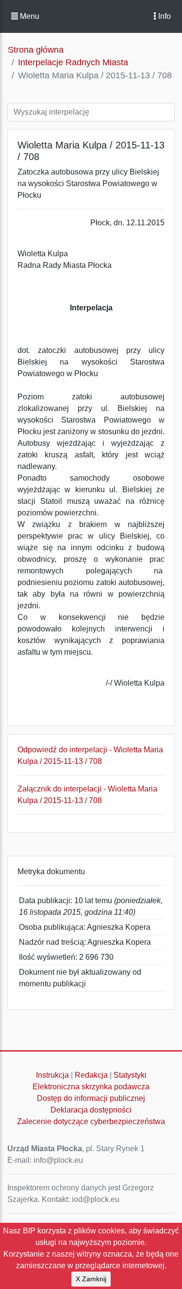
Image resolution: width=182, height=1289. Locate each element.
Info (163, 16)
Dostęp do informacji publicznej (91, 1098)
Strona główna (36, 50)
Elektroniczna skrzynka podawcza (91, 1087)
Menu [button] (28, 16)
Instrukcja (52, 1075)
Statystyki (130, 1075)
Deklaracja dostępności (91, 1110)
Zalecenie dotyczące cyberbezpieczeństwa (91, 1121)
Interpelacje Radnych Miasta (73, 62)
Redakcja (91, 1075)
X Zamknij (91, 1279)
